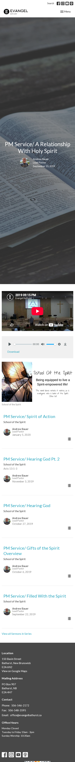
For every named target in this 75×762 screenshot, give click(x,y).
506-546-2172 (20, 705)
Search (50, 3)
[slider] (22, 344)
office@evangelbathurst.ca (26, 715)
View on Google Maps (14, 671)
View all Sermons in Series (17, 633)
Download (13, 351)
